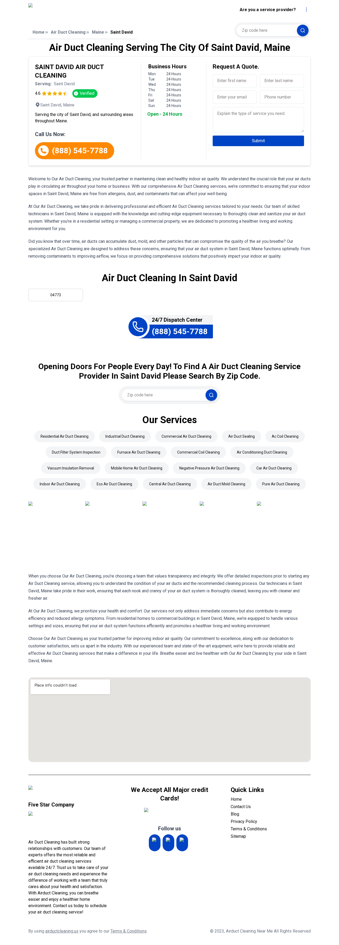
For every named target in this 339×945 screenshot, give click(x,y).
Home (38, 32)
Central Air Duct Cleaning (170, 484)
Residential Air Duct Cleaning (64, 436)
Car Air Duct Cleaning (274, 468)
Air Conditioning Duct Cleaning (262, 452)
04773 (55, 295)
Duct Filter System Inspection (76, 452)
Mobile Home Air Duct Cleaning (136, 468)
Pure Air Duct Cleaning (281, 484)
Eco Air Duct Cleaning (114, 484)
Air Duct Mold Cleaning (226, 484)
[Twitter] (168, 842)
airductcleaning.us (61, 931)
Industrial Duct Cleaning (125, 436)
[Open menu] (306, 9)
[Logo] (72, 9)
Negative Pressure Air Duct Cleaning (209, 468)
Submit (258, 140)
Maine (98, 32)
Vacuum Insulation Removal (70, 468)
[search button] (303, 30)
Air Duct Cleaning (68, 32)
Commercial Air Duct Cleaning (186, 436)
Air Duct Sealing (241, 436)
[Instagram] (154, 842)
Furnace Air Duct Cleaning (138, 452)
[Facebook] (182, 842)
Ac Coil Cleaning (285, 436)
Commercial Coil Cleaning (198, 452)
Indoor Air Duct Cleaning (60, 484)
